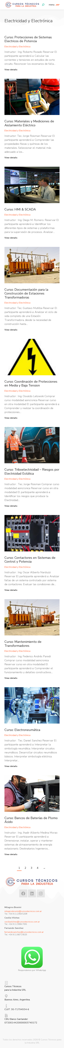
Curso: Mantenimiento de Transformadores (22, 644)
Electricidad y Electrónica (17, 46)
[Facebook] (23, 893)
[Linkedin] (32, 893)
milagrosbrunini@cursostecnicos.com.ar (23, 911)
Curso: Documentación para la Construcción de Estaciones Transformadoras (26, 293)
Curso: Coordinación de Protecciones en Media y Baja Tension (30, 383)
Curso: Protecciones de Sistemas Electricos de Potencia (28, 39)
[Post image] (32, 97)
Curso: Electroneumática (22, 730)
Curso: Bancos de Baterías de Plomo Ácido (31, 820)
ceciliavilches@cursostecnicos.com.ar (22, 921)
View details (10, 69)
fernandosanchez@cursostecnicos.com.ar (24, 932)
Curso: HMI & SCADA (20, 209)
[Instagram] (41, 893)
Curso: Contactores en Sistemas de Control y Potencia (29, 560)
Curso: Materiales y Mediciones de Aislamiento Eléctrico (29, 123)
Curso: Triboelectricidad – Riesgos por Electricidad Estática (31, 471)
